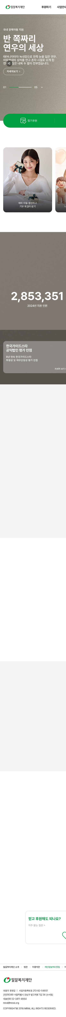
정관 (26, 967)
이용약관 (36, 967)
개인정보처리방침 (52, 967)
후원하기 (46, 7)
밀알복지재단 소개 (11, 967)
